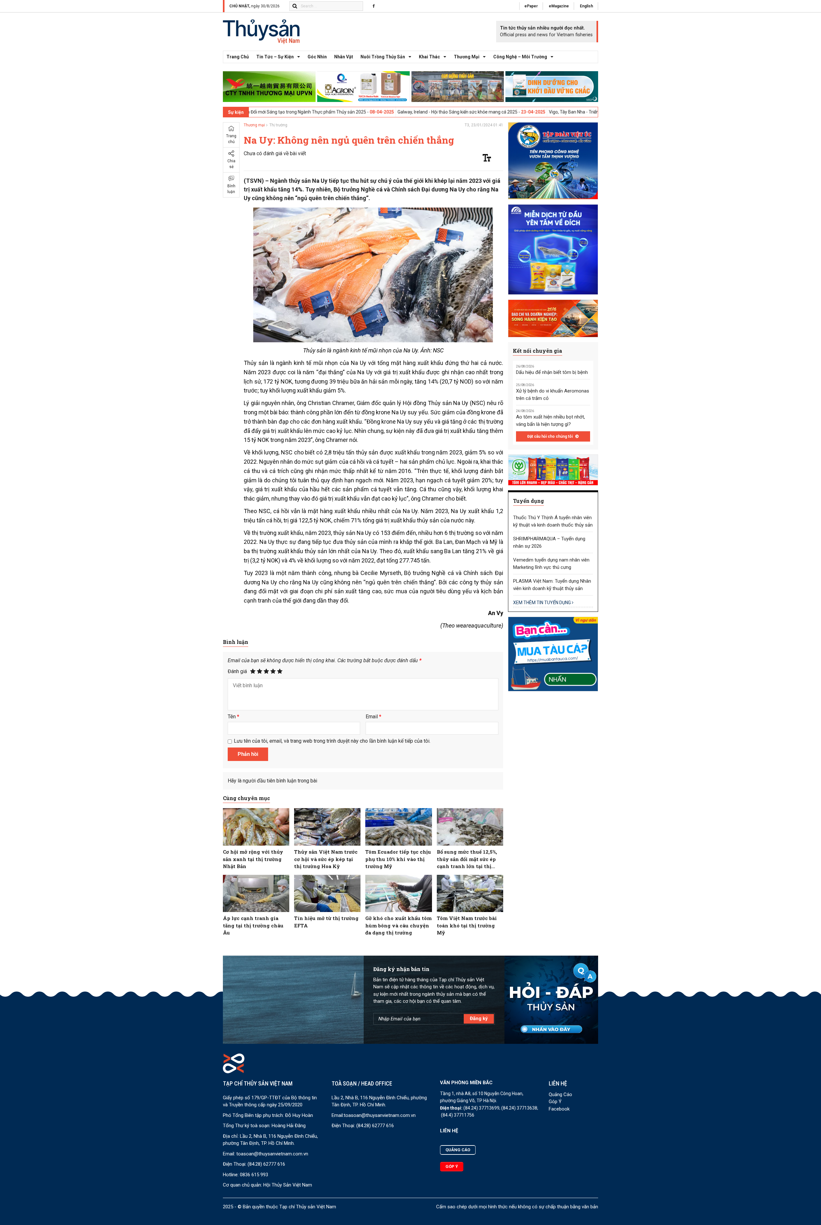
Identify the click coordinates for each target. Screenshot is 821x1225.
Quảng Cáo (560, 1094)
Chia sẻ (231, 164)
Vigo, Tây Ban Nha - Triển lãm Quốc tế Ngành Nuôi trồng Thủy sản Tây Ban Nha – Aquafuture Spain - (572, 111)
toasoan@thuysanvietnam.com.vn (272, 1154)
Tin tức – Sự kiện (275, 56)
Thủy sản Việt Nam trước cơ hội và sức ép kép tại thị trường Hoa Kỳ (326, 859)
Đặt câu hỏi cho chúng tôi (550, 436)
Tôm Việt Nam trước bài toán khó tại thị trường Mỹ (467, 925)
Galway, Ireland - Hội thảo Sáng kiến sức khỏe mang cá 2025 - (382, 111)
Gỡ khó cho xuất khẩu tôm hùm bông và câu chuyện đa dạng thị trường (398, 925)
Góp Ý (555, 1101)
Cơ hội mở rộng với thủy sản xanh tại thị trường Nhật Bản (253, 859)
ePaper (531, 6)
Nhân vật (343, 56)
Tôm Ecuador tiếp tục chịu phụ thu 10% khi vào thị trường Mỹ (398, 859)
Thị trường (278, 125)
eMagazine (559, 6)
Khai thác (429, 56)
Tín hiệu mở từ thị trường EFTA (326, 922)
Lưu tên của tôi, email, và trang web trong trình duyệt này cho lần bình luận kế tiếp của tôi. (332, 741)
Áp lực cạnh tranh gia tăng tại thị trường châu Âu (253, 925)
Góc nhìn (317, 56)
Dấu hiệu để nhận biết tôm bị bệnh (552, 372)
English (586, 6)
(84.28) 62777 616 (266, 1164)
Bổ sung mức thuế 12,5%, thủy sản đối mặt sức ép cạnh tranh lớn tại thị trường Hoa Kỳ (467, 859)
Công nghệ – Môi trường (520, 56)
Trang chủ (237, 56)
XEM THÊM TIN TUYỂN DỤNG (542, 602)
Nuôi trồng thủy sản (382, 56)
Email (373, 717)
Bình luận (231, 189)
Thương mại (466, 56)
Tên (233, 717)
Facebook (559, 1109)
